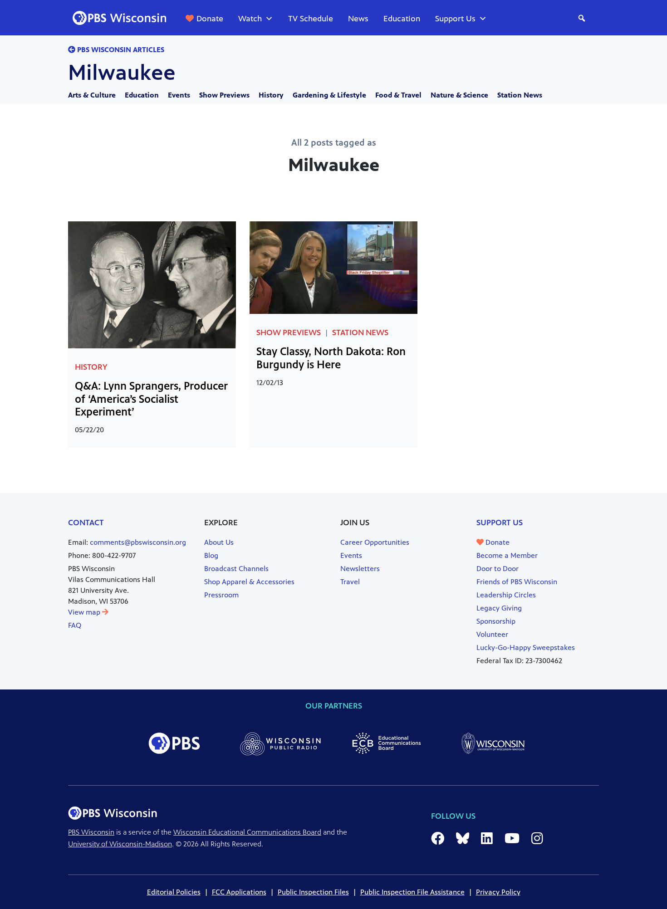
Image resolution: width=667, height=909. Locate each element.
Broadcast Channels (236, 568)
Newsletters (360, 568)
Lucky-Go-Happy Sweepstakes (525, 647)
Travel (350, 581)
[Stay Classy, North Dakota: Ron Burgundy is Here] (333, 267)
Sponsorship (495, 621)
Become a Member (507, 555)
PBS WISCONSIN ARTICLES (119, 49)
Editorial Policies (174, 892)
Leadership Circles (506, 595)
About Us (219, 542)
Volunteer (492, 634)
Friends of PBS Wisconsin (516, 581)
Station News (519, 95)
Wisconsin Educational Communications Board (247, 832)
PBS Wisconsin (91, 832)
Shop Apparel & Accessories (249, 581)
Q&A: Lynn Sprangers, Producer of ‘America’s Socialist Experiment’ (151, 399)
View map (85, 612)
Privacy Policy (498, 892)
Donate (209, 19)
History (271, 95)
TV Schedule (310, 19)
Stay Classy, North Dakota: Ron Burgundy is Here (331, 358)
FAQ (74, 625)
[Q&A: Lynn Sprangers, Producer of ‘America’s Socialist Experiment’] (152, 284)
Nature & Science (459, 95)
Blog (211, 555)
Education (401, 19)
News (358, 19)
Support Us (455, 19)
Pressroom (221, 595)
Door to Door (497, 568)
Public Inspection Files (313, 892)
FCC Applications (239, 892)
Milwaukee (122, 72)
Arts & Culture (92, 95)
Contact (86, 523)
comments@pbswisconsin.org (138, 542)
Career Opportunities (374, 542)
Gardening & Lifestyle (329, 95)
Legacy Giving (499, 608)
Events (179, 95)
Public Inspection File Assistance (412, 892)
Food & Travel (398, 95)
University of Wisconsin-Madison (120, 844)
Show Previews (224, 95)
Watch (250, 19)
